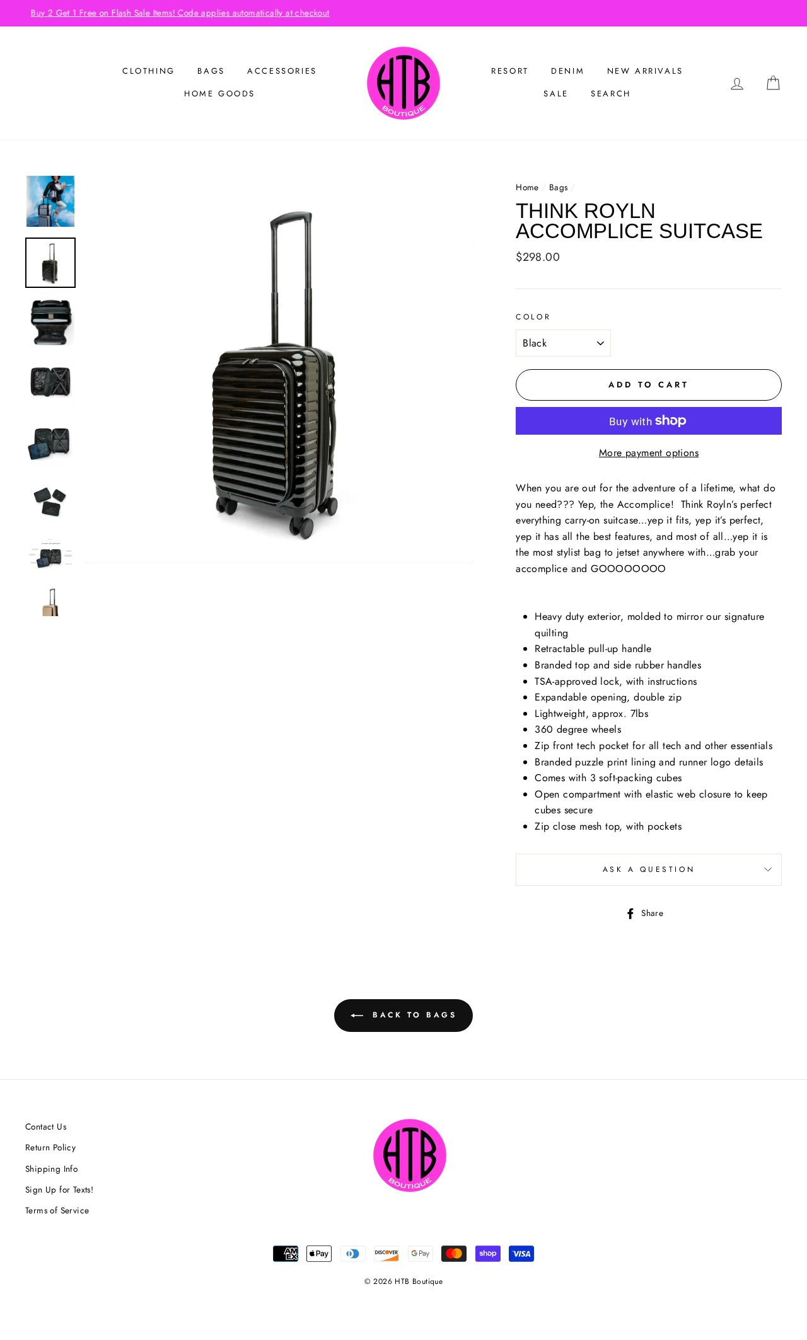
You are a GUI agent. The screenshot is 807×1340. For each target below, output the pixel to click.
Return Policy (50, 1147)
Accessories (282, 71)
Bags (210, 71)
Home (527, 187)
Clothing (148, 71)
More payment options (649, 452)
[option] (403, 13)
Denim (567, 71)
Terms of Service (57, 1210)
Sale (555, 94)
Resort (510, 71)
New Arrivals (645, 71)
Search (611, 94)
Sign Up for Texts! (59, 1189)
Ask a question (649, 869)
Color (533, 317)
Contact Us (45, 1126)
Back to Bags (412, 1015)
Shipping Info (51, 1168)
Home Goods (219, 94)
